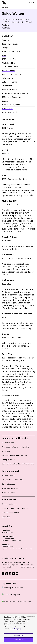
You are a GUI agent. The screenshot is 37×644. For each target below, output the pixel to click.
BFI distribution (8, 442)
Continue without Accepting (27, 616)
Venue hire (6, 451)
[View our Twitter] (3, 574)
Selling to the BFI (8, 459)
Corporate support (9, 484)
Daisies (5, 101)
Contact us (6, 517)
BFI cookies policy (15, 629)
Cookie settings (18, 635)
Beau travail (7, 40)
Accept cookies (18, 640)
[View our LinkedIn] (13, 574)
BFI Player (6, 530)
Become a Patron (8, 475)
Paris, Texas (7, 108)
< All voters (5, 7)
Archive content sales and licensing (15, 447)
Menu (29, 2)
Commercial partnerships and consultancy (18, 464)
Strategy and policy (9, 504)
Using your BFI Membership (12, 480)
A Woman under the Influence (15, 93)
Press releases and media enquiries (15, 508)
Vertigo (5, 48)
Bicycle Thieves (8, 70)
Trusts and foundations (11, 488)
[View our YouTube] (17, 574)
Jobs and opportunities (11, 512)
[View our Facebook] (6, 574)
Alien (4, 55)
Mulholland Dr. (8, 63)
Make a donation (8, 492)
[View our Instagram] (10, 574)
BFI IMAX (6, 544)
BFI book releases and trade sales (15, 455)
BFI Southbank (8, 536)
